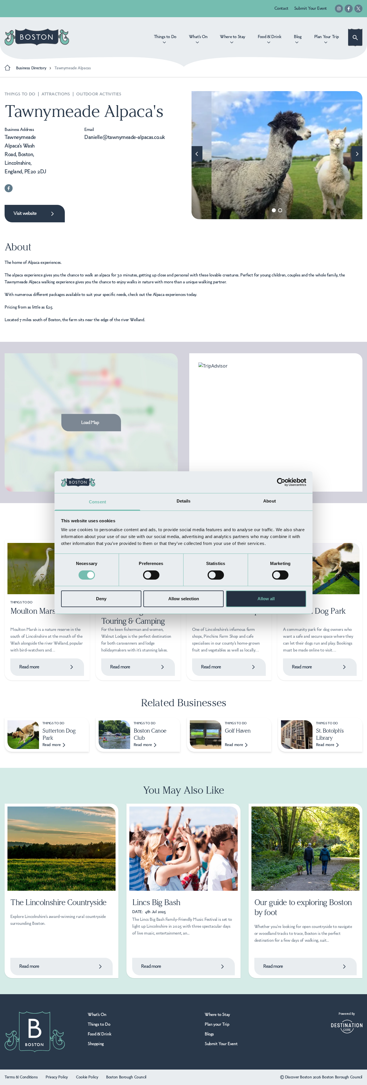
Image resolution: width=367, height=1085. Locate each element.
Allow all (266, 598)
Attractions (57, 94)
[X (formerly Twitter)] (358, 9)
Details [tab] (184, 501)
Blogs (209, 1034)
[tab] (274, 210)
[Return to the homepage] (37, 37)
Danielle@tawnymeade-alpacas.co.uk (124, 137)
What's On (97, 1015)
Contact (281, 9)
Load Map (90, 422)
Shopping (96, 1044)
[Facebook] (349, 9)
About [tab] (269, 501)
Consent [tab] (97, 501)
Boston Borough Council (126, 1077)
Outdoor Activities (99, 94)
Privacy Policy (57, 1077)
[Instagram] (339, 9)
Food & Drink (99, 1034)
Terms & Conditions (21, 1077)
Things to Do (21, 94)
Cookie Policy (87, 1077)
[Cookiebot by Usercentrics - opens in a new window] (281, 482)
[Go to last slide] (197, 154)
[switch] (151, 575)
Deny (101, 598)
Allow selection (183, 598)
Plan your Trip (217, 1025)
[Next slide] (357, 154)
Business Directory (31, 68)
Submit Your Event (310, 9)
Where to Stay (217, 1015)
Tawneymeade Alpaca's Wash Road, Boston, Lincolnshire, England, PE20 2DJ (25, 154)
